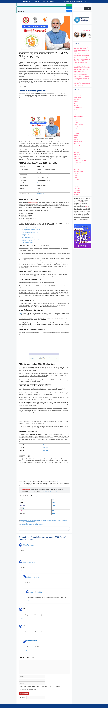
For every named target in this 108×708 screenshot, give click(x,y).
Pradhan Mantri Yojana (25, 518)
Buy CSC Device (78, 107)
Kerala (75, 137)
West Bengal (77, 192)
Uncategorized (77, 186)
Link (86, 206)
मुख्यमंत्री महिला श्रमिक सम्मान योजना (29, 231)
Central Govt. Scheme (80, 160)
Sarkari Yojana (77, 158)
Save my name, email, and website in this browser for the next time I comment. (40, 686)
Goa (75, 118)
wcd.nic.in (34, 404)
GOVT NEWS (78, 162)
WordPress (76, 194)
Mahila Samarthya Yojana (28, 235)
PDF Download (40, 193)
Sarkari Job (76, 156)
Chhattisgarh (77, 109)
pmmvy (41, 520)
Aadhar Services (78, 95)
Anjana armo (26, 544)
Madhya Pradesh (78, 141)
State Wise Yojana (48, 1)
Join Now (68, 4)
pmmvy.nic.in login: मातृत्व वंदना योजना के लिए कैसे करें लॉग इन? (31, 524)
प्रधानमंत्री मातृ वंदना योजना (30, 521)
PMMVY (21, 313)
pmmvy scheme (53, 520)
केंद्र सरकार (39, 183)
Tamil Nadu (76, 169)
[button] (85, 1)
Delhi (75, 114)
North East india (78, 145)
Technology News (69, 1)
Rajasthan (76, 152)
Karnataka (76, 135)
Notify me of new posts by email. (28, 689)
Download (45, 444)
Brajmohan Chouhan (31, 640)
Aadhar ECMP (77, 93)
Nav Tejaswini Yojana (27, 242)
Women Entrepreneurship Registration (31, 228)
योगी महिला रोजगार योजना (27, 234)
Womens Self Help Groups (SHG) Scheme (32, 239)
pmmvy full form (46, 520)
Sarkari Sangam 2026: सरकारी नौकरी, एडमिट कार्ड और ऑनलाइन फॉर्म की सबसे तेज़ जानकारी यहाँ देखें (82, 83)
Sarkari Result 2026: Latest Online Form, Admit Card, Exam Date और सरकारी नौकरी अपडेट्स (81, 73)
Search (87, 8)
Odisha (75, 148)
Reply (22, 553)
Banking (76, 101)
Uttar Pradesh (77, 188)
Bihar (75, 103)
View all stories (87, 30)
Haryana (76, 122)
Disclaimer (68, 706)
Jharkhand (76, 133)
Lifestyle (59, 1)
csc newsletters (78, 112)
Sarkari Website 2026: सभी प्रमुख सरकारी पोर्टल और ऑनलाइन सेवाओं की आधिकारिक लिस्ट (81, 78)
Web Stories (79, 1)
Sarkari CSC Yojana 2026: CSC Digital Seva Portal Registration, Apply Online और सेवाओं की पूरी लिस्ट (82, 55)
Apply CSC (76, 99)
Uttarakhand (77, 190)
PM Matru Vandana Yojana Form (30, 232)
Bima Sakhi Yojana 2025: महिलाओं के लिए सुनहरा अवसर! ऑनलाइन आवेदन (33, 523)
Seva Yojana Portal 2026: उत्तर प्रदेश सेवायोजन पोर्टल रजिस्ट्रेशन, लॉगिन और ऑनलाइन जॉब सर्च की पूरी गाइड (82, 67)
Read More (40, 529)
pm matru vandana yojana (33, 520)
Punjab (75, 150)
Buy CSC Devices (88, 706)
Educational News (78, 116)
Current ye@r (22, 697)
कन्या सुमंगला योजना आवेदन (27, 240)
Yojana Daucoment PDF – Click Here (51, 491)
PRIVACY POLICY (61, 706)
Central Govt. (36, 1)
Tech (76, 177)
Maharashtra (77, 143)
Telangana (76, 181)
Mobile (76, 175)
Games (76, 173)
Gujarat (75, 120)
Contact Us (74, 706)
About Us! (80, 706)
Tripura (75, 184)
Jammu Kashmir (78, 131)
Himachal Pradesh (78, 124)
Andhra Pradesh (78, 97)
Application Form (24, 520)
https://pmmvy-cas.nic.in (63, 481)
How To (76, 129)
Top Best (77, 179)
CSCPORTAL (26, 1)
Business (76, 105)
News (76, 165)
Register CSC (77, 154)
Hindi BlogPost (77, 126)
